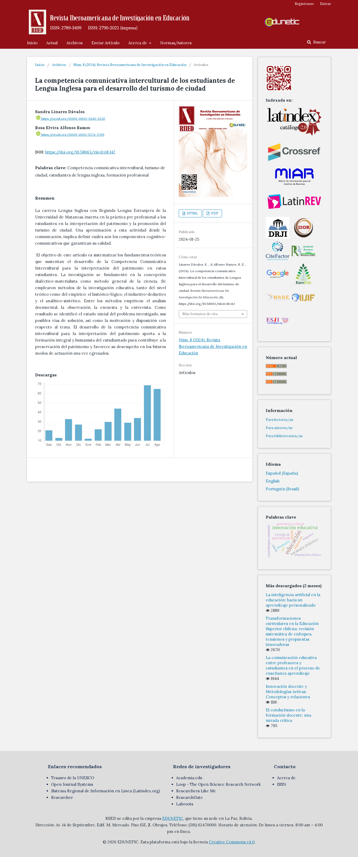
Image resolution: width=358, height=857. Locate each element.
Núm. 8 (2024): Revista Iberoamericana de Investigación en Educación (129, 65)
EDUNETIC (172, 818)
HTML (192, 213)
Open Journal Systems (72, 784)
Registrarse (304, 4)
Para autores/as (279, 428)
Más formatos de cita (200, 314)
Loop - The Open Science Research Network (218, 784)
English (273, 481)
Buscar (319, 42)
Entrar (325, 4)
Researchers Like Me (196, 790)
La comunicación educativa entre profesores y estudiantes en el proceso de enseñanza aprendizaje (293, 665)
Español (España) (282, 473)
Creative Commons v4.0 (231, 841)
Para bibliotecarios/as (284, 436)
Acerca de (138, 42)
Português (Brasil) (282, 488)
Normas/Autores (176, 42)
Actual (52, 42)
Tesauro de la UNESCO (72, 777)
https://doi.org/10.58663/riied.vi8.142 (80, 152)
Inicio (32, 42)
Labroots (184, 803)
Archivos (75, 42)
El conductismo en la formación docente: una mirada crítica (288, 715)
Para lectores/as (279, 419)
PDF (214, 213)
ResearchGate (189, 797)
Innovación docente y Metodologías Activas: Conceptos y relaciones (288, 691)
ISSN (281, 784)
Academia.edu (189, 777)
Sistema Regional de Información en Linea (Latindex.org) (105, 790)
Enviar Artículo (105, 42)
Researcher (62, 797)
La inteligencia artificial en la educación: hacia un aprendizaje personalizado (293, 600)
